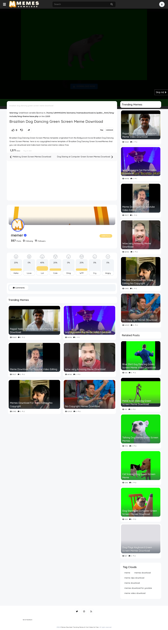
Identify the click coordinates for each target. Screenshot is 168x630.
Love (29, 273)
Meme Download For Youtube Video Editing (33, 369)
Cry (94, 273)
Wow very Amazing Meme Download (85, 369)
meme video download (134, 593)
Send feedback (27, 620)
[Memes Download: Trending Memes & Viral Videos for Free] (24, 4)
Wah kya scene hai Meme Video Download (88, 332)
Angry (108, 273)
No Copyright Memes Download (82, 406)
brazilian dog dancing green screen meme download (31, 106)
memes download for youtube (138, 588)
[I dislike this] (21, 130)
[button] (162, 4)
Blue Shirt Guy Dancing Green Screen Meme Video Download (139, 366)
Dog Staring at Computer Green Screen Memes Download (84, 156)
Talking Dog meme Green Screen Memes (140, 439)
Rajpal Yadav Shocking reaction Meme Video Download (34, 330)
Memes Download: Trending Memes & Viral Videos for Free (80, 627)
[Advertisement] (84, 53)
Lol (42, 273)
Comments (20, 288)
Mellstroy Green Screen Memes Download (31, 156)
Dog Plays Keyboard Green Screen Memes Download (137, 549)
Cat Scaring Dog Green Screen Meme (138, 476)
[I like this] (13, 130)
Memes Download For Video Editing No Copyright (31, 404)
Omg (68, 273)
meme (127, 572)
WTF (82, 273)
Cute (55, 273)
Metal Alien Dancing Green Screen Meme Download (136, 402)
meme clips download (134, 578)
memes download (142, 572)
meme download (132, 583)
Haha (16, 273)
